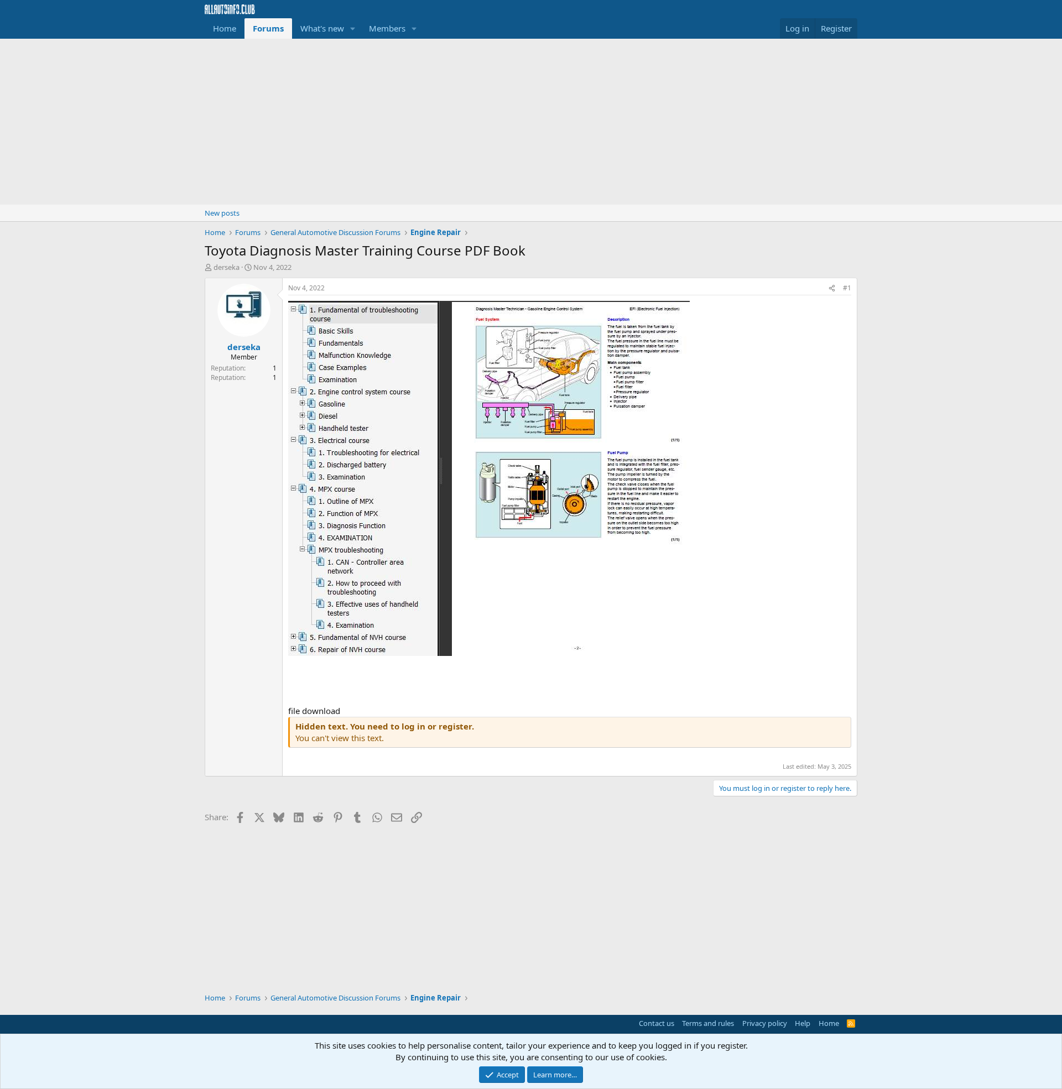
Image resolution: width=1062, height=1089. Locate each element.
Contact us (656, 1023)
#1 (847, 288)
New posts (222, 213)
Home (224, 28)
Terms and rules (708, 1023)
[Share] (832, 288)
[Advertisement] (531, 121)
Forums (268, 28)
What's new (322, 28)
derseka (227, 267)
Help (802, 1023)
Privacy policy (764, 1023)
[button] (353, 28)
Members (387, 28)
